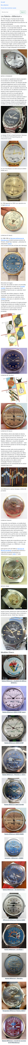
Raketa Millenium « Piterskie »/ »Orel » (14, 774)
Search (23, 12)
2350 (14, 554)
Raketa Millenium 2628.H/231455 (14, 804)
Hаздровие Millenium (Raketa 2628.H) (14, 1011)
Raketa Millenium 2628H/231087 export (14, 712)
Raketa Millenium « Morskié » (14, 978)
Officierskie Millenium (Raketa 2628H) (14, 920)
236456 (3, 299)
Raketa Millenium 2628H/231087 (14, 743)
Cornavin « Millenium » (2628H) (14, 858)
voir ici (7, 205)
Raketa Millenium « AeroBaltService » (14, 889)
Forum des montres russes (8, 8)
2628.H (10, 243)
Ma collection (4, 5)
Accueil (3, 2)
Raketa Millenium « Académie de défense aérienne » (14, 682)
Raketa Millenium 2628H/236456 (14, 834)
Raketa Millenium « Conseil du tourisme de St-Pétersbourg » (14, 1041)
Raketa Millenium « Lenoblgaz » (14, 949)
